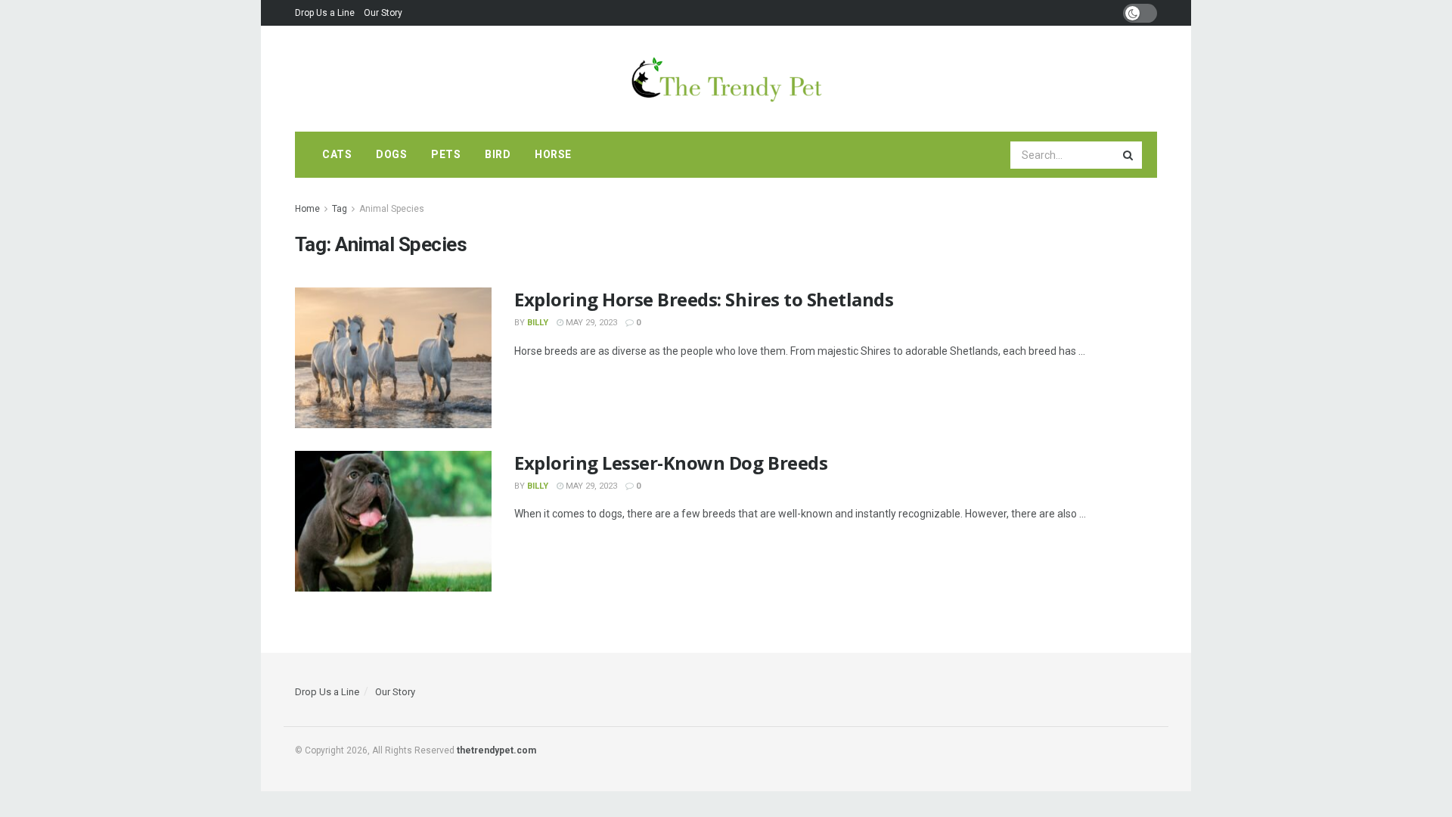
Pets (446, 154)
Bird (497, 154)
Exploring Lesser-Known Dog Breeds (670, 462)
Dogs (391, 154)
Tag (339, 208)
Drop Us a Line (325, 13)
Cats (337, 154)
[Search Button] (1129, 155)
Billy (537, 323)
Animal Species (391, 208)
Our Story (383, 13)
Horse (553, 154)
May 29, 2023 (590, 323)
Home (307, 208)
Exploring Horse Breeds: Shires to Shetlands (703, 299)
